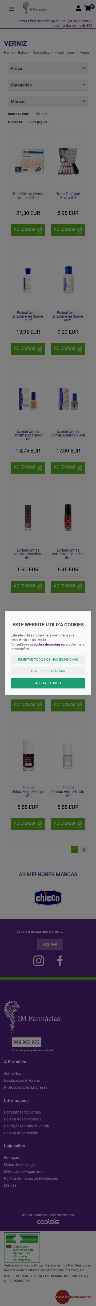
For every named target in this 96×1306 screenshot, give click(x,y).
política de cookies (47, 644)
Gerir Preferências (48, 671)
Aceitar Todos (48, 683)
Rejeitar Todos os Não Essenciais (48, 660)
